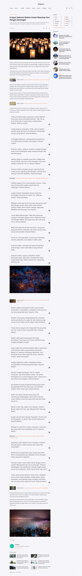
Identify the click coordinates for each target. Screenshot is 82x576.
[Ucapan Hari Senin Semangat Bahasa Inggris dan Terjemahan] (13, 81)
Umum (49, 8)
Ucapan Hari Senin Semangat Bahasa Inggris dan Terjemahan (37, 79)
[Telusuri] (71, 8)
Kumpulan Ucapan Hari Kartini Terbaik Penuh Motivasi (44, 567)
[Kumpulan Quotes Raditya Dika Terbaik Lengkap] (55, 65)
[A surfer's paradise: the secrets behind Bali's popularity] (55, 44)
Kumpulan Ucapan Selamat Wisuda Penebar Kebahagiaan (36, 488)
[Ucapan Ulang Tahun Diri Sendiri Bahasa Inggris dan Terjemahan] (55, 51)
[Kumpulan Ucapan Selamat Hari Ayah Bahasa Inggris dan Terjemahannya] (13, 562)
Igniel (15, 572)
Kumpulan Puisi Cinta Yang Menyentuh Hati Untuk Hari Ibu (43, 556)
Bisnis (56, 17)
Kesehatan (28, 8)
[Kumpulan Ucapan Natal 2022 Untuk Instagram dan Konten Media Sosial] (13, 302)
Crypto (66, 17)
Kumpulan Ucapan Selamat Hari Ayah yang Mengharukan (23, 567)
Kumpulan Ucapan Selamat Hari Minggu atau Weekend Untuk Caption (22, 556)
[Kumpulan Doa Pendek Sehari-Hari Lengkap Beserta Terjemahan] (55, 37)
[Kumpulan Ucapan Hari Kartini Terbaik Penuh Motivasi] (34, 567)
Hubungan (44, 8)
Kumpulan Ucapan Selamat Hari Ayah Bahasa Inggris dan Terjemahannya (23, 562)
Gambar (22, 8)
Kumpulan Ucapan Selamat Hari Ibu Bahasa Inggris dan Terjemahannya (44, 562)
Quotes (67, 23)
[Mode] (69, 8)
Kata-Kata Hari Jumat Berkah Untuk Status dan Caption (35, 103)
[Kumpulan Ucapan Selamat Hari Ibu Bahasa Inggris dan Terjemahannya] (34, 562)
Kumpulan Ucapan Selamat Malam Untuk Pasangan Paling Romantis (32, 178)
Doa (56, 19)
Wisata (33, 8)
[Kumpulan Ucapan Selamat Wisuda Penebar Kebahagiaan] (13, 489)
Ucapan (11, 8)
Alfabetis (41, 4)
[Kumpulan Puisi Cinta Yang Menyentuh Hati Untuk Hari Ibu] (34, 556)
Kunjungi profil (19, 548)
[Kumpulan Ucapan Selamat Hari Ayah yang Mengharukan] (13, 567)
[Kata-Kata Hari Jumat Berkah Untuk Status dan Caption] (13, 105)
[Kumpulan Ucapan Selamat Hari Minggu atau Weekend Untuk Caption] (13, 556)
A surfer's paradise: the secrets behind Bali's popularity (64, 43)
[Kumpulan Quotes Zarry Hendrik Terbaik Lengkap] (55, 71)
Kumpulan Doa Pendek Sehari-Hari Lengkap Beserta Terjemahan (65, 37)
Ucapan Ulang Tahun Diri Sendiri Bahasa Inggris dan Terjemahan (65, 50)
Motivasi (38, 8)
